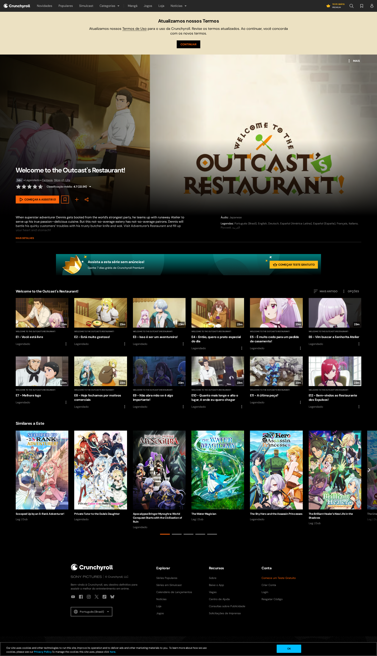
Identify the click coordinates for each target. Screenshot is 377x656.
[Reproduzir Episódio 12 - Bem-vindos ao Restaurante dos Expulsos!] (335, 382)
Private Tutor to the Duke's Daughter (97, 514)
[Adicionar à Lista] (65, 199)
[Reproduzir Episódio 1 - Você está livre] (42, 322)
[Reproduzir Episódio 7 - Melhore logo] (42, 380)
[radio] (18, 186)
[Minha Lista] (77, 199)
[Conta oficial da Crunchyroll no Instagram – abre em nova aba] (88, 596)
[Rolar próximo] (369, 483)
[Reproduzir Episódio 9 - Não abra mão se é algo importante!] (159, 382)
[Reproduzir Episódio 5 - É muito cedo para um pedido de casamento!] (276, 324)
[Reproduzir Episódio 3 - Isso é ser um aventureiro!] (159, 322)
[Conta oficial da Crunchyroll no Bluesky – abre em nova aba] (112, 596)
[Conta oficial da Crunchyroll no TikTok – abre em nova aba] (104, 596)
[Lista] (362, 6)
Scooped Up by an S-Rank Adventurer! (40, 514)
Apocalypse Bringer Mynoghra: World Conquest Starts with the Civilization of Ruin (157, 517)
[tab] (165, 534)
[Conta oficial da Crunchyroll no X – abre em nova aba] (96, 596)
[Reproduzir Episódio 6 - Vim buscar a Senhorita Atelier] (335, 322)
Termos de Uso (134, 28)
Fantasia (47, 180)
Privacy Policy (43, 651)
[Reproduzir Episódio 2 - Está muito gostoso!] (100, 322)
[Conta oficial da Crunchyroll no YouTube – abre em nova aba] (73, 596)
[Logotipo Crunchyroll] (17, 6)
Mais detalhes (25, 238)
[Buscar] (351, 6)
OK (289, 648)
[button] (109, 6)
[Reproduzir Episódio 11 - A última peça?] (276, 380)
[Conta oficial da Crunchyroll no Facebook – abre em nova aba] (81, 596)
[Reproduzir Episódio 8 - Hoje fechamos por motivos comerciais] (100, 382)
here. (112, 651)
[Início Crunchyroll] (92, 567)
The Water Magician (203, 514)
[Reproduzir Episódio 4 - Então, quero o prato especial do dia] (217, 324)
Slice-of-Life (62, 180)
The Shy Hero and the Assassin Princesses (276, 514)
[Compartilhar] (87, 199)
